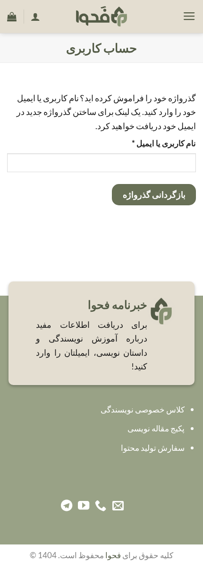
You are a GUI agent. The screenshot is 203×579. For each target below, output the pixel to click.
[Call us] (100, 506)
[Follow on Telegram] (66, 506)
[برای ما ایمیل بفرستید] (118, 506)
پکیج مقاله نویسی (156, 428)
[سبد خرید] (12, 16)
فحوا (113, 555)
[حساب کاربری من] (35, 16)
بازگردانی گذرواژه (154, 194)
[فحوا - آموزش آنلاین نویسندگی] (101, 16)
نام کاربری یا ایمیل (153, 143)
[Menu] (189, 16)
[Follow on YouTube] (83, 506)
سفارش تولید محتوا (153, 448)
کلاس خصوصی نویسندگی (143, 409)
